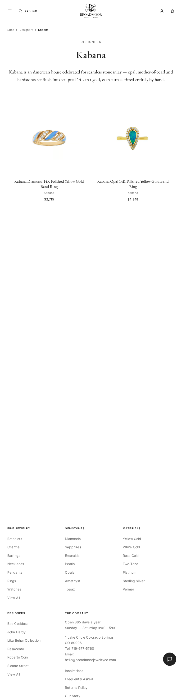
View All (13, 598)
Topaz (70, 589)
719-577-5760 (83, 648)
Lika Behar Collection (24, 640)
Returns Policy (76, 687)
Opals (69, 572)
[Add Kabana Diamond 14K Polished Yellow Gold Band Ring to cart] (85, 99)
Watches (14, 589)
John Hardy (16, 632)
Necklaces (15, 564)
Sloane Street (18, 666)
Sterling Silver (134, 581)
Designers (26, 30)
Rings (11, 581)
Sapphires (73, 547)
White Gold (131, 547)
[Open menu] (9, 11)
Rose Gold (131, 556)
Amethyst (72, 581)
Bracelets (14, 539)
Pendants (14, 572)
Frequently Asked (79, 679)
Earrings (13, 556)
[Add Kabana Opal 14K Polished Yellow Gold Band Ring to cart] (168, 99)
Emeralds (72, 556)
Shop (10, 30)
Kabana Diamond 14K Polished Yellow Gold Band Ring (49, 184)
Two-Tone (130, 564)
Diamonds (73, 539)
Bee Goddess (17, 624)
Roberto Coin (17, 657)
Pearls (70, 564)
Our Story (72, 696)
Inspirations (74, 671)
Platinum (129, 572)
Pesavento (15, 649)
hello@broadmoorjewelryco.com (90, 660)
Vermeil (128, 589)
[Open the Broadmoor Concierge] (169, 659)
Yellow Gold (132, 539)
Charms (13, 547)
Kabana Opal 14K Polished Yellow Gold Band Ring (133, 184)
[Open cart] (172, 11)
